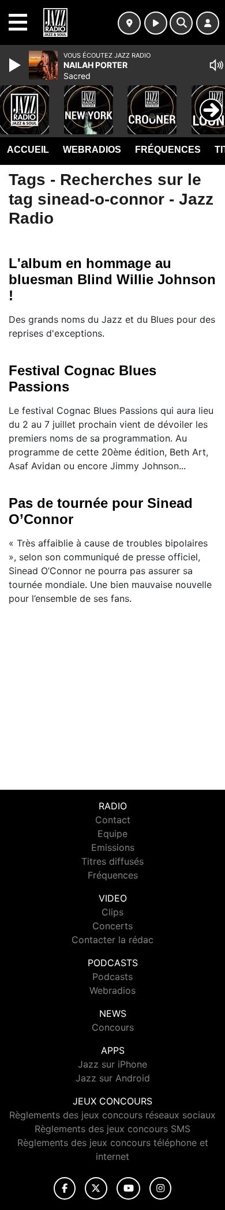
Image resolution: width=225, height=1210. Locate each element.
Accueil (28, 149)
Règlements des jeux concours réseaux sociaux (112, 1115)
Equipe (112, 833)
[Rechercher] (181, 23)
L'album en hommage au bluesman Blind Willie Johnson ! (112, 279)
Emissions (112, 847)
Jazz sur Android (113, 1078)
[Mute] (216, 65)
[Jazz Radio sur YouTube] (128, 1188)
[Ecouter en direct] (155, 23)
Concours (113, 1027)
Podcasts (112, 976)
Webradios (92, 149)
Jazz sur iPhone (112, 1064)
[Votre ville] (129, 23)
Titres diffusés (112, 861)
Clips (112, 912)
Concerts (112, 926)
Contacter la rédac (112, 939)
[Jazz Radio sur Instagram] (160, 1188)
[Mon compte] (207, 23)
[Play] (16, 65)
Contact (112, 819)
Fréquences (168, 149)
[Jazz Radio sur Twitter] (96, 1188)
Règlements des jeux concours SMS (112, 1128)
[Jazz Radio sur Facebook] (65, 1188)
